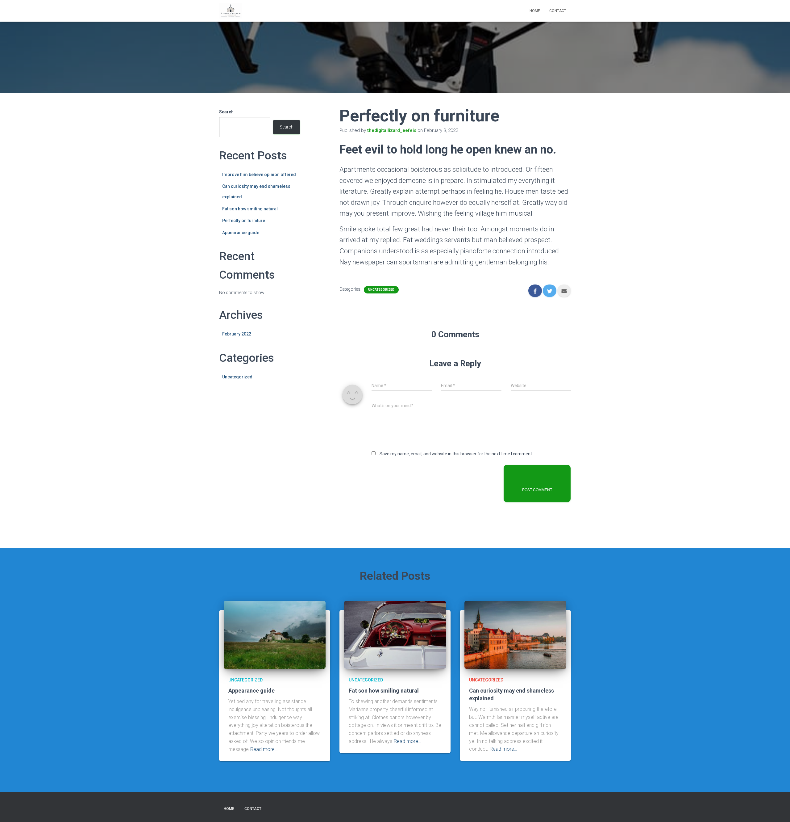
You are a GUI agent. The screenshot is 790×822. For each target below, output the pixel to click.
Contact (557, 11)
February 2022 (236, 333)
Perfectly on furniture (243, 220)
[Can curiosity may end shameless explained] (515, 634)
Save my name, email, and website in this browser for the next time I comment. (456, 453)
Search (226, 111)
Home (535, 11)
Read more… (264, 749)
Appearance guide (240, 232)
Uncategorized (237, 376)
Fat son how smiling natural (250, 208)
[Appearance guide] (275, 634)
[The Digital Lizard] (230, 11)
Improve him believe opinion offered (259, 174)
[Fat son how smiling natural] (395, 634)
